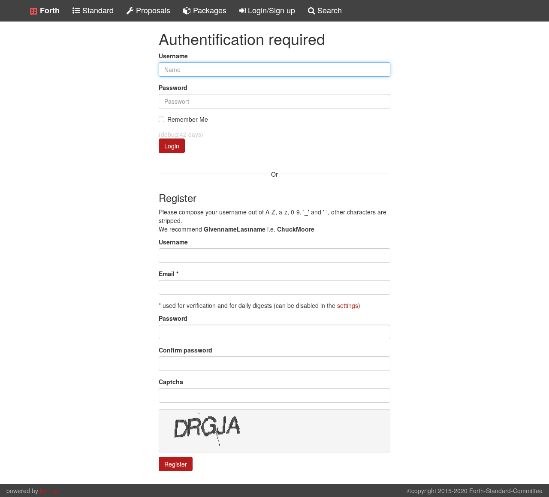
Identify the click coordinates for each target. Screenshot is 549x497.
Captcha (171, 381)
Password (173, 87)
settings (347, 305)
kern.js (49, 490)
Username (173, 55)
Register (175, 464)
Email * (168, 273)
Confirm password (185, 350)
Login (171, 146)
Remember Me (187, 119)
